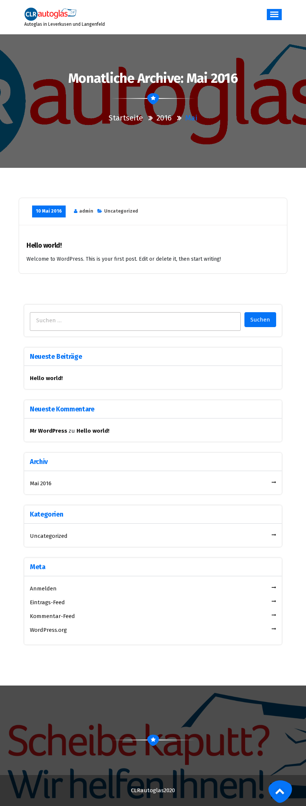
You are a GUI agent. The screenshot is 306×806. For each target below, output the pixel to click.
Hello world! (44, 246)
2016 (164, 117)
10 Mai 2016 (49, 211)
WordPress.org (48, 630)
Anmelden (43, 588)
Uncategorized (121, 211)
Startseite (127, 117)
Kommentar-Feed (52, 616)
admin (86, 211)
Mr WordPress (48, 430)
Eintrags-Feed (47, 602)
